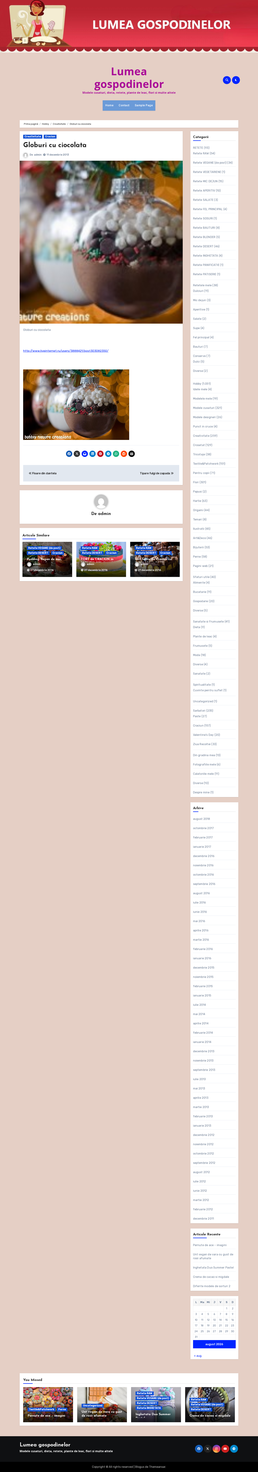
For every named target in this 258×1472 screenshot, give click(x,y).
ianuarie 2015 (202, 995)
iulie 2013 (199, 1079)
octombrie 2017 (203, 828)
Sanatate (199, 673)
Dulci (196, 361)
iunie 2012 (200, 1190)
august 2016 (201, 893)
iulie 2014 (199, 1004)
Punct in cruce (203, 426)
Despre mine (201, 792)
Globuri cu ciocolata (55, 145)
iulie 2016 (199, 902)
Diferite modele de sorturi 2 (212, 1286)
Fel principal (201, 337)
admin (38, 154)
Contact (124, 105)
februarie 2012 (203, 1209)
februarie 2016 (203, 949)
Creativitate (33, 136)
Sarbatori (199, 710)
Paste (197, 716)
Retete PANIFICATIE (206, 265)
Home (109, 105)
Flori (196, 482)
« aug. (198, 1355)
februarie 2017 (203, 837)
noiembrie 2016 (203, 865)
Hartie (197, 501)
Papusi (197, 491)
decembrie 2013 (203, 1051)
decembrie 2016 (204, 856)
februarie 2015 (203, 986)
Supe (196, 328)
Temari (197, 519)
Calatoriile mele (203, 773)
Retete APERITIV (204, 190)
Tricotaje (199, 454)
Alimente (199, 582)
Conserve (199, 356)
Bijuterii (198, 547)
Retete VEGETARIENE (207, 172)
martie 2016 (201, 939)
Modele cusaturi (204, 408)
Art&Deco (199, 538)
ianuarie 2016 (202, 958)
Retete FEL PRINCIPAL (208, 209)
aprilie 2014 (201, 1023)
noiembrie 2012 (203, 1144)
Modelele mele (202, 398)
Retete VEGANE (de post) (44, 548)
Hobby (197, 383)
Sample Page (144, 105)
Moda (196, 655)
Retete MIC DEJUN (205, 181)
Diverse (198, 371)
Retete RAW (90, 548)
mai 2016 (199, 921)
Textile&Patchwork (206, 463)
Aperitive (199, 309)
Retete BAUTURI (204, 227)
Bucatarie (199, 592)
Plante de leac (202, 636)
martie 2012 (201, 1200)
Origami (198, 510)
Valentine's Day (203, 735)
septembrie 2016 (204, 884)
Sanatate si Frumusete (208, 621)
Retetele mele (202, 285)
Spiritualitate (202, 684)
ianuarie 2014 (202, 1042)
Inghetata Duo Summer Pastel (213, 1267)
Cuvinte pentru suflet (208, 690)
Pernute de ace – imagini (210, 1245)
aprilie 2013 (200, 1097)
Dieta (196, 627)
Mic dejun (199, 300)
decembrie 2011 (203, 1218)
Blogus (139, 1466)
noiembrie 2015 (203, 977)
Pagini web (200, 566)
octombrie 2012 (203, 1153)
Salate (197, 318)
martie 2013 (201, 1107)
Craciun (50, 136)
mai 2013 (199, 1088)
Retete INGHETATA (205, 255)
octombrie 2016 (203, 874)
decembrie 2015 (203, 967)
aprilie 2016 (201, 930)
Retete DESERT (38, 552)
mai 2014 (199, 1014)
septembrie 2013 (204, 1070)
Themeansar (157, 1466)
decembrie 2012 (204, 1135)
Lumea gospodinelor (129, 77)
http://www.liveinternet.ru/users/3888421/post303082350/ (65, 351)
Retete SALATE (203, 200)
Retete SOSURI (203, 218)
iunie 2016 (200, 912)
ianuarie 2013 (202, 1125)
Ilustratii (198, 528)
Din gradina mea (204, 755)
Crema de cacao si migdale (211, 1277)
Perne (197, 556)
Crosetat (199, 445)
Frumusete (200, 645)
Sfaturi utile (201, 577)
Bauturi (198, 346)
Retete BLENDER (204, 237)
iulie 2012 (199, 1181)
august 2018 (201, 819)
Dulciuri (198, 291)
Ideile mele (200, 389)
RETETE (198, 147)
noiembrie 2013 (203, 1060)
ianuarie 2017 (202, 846)
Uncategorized (203, 701)
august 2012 (201, 1172)
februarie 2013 (203, 1116)
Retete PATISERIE (204, 274)
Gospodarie (200, 601)
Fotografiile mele (204, 764)
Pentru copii (201, 473)
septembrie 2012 (204, 1163)
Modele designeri (204, 417)
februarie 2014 (203, 1032)
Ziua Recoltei (202, 744)
